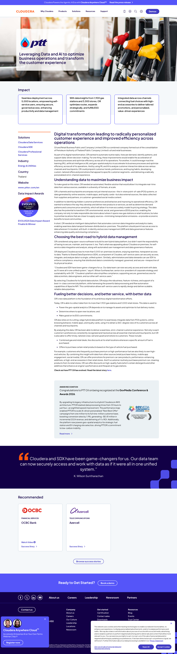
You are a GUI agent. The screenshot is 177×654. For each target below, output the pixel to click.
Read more (65, 433)
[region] (133, 637)
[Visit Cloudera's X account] (27, 597)
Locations (70, 626)
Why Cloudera (47, 11)
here (109, 370)
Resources (90, 11)
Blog (130, 612)
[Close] (171, 623)
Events (131, 616)
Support (104, 11)
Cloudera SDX (25, 147)
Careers (72, 597)
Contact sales (103, 616)
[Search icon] (135, 12)
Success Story (28, 546)
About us (54, 597)
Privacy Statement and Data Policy (66, 645)
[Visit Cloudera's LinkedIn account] (33, 597)
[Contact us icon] (124, 12)
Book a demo (107, 583)
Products (63, 11)
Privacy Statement (156, 641)
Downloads (102, 619)
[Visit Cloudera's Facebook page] (20, 597)
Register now (13, 642)
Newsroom (112, 597)
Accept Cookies (163, 647)
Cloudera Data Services (30, 142)
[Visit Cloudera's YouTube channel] (40, 597)
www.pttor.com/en (28, 187)
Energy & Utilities (27, 165)
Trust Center (133, 619)
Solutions (76, 11)
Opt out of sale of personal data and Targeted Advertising (107, 648)
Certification (103, 612)
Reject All (146, 647)
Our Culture (71, 619)
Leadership (91, 597)
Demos (152, 11)
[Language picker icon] (141, 12)
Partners (132, 597)
